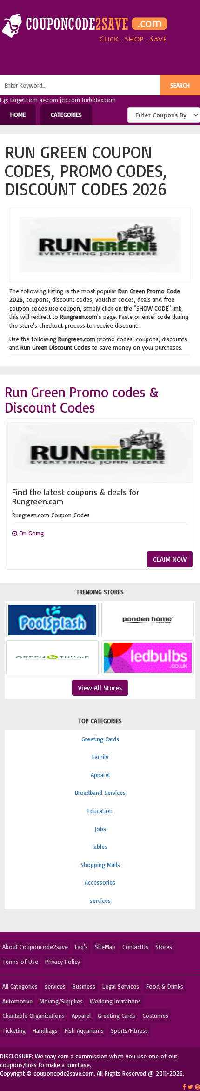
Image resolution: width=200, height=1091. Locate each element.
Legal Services (120, 986)
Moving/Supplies (61, 1001)
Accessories (100, 882)
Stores (163, 946)
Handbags (45, 1030)
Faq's (81, 946)
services (100, 900)
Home (18, 114)
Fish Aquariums (84, 1030)
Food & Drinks (164, 986)
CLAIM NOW (170, 559)
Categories (66, 114)
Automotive (17, 1001)
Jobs (100, 829)
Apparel (100, 775)
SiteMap (105, 946)
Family (100, 756)
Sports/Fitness (129, 1030)
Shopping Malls (100, 864)
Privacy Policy (62, 961)
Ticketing (14, 1030)
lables (100, 846)
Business (84, 986)
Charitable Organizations (33, 1015)
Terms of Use (20, 961)
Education (100, 810)
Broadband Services (100, 792)
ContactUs (135, 946)
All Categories (20, 986)
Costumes (155, 1015)
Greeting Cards (100, 739)
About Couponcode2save (35, 946)
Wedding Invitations (115, 1001)
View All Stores (100, 687)
